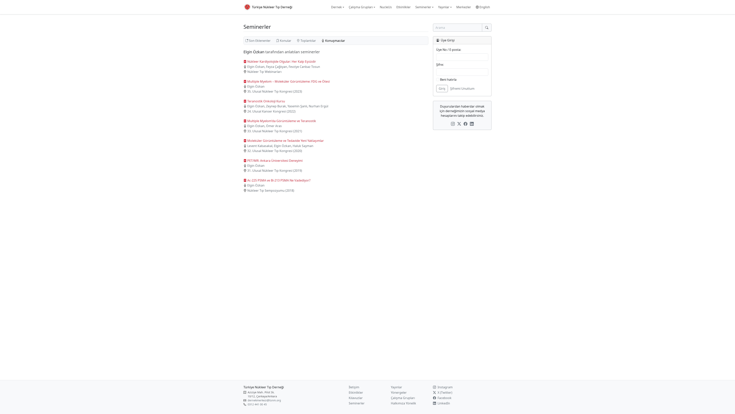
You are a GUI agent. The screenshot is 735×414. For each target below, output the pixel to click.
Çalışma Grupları (403, 398)
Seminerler (357, 403)
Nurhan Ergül (318, 106)
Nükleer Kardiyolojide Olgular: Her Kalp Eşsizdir (281, 61)
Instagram (445, 387)
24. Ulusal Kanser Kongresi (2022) (271, 111)
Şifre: (440, 64)
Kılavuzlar (356, 398)
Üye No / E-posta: (448, 50)
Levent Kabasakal (259, 146)
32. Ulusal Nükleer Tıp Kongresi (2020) (274, 151)
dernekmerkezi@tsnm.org (264, 400)
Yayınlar (396, 387)
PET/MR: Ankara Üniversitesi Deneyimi (275, 161)
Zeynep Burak (276, 106)
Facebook (444, 398)
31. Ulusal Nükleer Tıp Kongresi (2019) (274, 170)
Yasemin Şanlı (297, 106)
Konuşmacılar (334, 41)
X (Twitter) (444, 392)
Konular (285, 41)
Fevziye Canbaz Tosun (304, 67)
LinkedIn (443, 403)
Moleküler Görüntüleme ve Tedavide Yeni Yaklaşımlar (285, 141)
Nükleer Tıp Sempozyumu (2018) (270, 190)
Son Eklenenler (259, 41)
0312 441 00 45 (257, 404)
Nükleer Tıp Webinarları (264, 72)
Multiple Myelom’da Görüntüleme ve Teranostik (281, 121)
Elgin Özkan (256, 67)
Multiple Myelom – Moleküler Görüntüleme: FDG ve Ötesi (288, 81)
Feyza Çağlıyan (276, 67)
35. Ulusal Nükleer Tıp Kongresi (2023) (274, 91)
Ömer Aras (274, 126)
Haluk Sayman (303, 146)
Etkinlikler (356, 392)
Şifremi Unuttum (462, 88)
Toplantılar (308, 41)
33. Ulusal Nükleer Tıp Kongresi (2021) (274, 131)
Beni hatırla (448, 79)
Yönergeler (399, 392)
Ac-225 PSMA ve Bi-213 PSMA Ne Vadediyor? (278, 180)
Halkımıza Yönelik (403, 403)
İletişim (354, 387)
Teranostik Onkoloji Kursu (266, 101)
